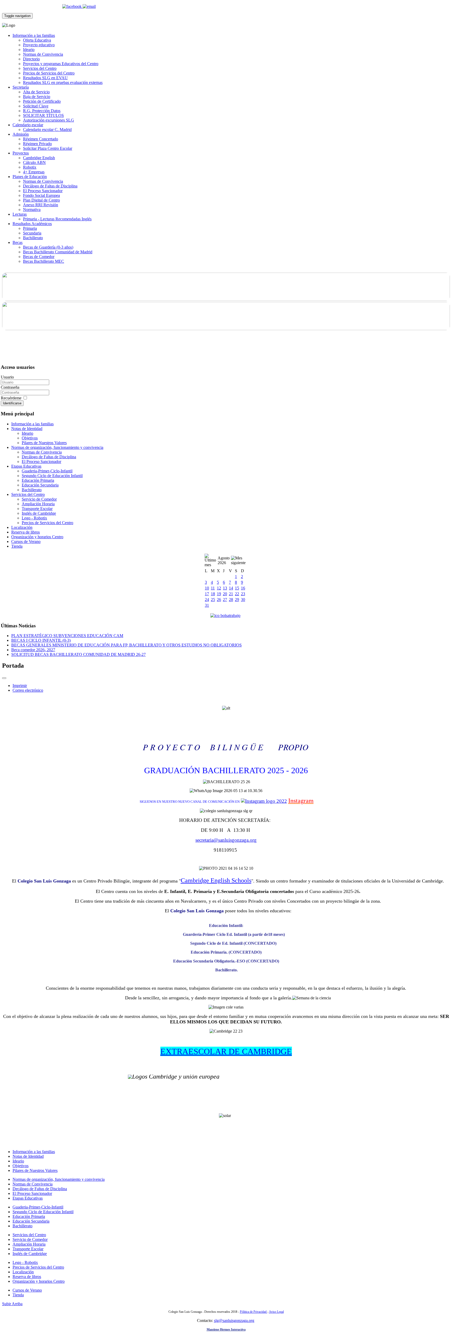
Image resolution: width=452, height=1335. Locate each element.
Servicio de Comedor (39, 499)
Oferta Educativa (37, 40)
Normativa (32, 209)
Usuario (7, 377)
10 (207, 588)
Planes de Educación (30, 176)
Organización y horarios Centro (37, 537)
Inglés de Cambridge (39, 513)
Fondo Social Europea (41, 195)
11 (213, 588)
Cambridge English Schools (216, 880)
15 (237, 588)
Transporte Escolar (37, 508)
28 (231, 599)
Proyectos (21, 153)
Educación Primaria (38, 480)
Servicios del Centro (39, 68)
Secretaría (21, 87)
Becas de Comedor (38, 256)
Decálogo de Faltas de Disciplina (50, 186)
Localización (21, 527)
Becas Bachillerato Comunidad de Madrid (57, 252)
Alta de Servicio (36, 92)
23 (243, 594)
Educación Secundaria (40, 485)
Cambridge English (39, 158)
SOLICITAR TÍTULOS (43, 115)
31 (207, 605)
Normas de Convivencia (43, 54)
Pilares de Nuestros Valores (44, 442)
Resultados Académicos (32, 223)
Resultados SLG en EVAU (45, 78)
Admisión (21, 134)
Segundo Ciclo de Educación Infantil (52, 475)
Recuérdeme (11, 398)
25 (213, 599)
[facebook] (72, 6)
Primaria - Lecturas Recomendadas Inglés (57, 219)
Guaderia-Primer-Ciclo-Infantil (47, 471)
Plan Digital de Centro (41, 200)
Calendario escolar (28, 125)
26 (219, 599)
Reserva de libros (25, 532)
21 (231, 594)
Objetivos (30, 438)
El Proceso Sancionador (43, 190)
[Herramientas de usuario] (4, 678)
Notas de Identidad (26, 428)
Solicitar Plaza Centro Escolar (47, 148)
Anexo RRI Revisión (40, 205)
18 (213, 594)
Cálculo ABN (34, 162)
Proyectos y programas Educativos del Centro (60, 63)
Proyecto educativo (39, 45)
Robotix (29, 167)
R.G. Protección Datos (41, 110)
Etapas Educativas (26, 466)
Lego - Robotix (34, 518)
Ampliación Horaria (38, 504)
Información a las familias (34, 35)
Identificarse (12, 403)
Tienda (16, 546)
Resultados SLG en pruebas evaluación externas (63, 82)
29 (237, 599)
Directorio (31, 59)
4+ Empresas (33, 172)
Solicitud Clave (35, 106)
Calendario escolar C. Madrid (47, 129)
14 (231, 588)
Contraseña (10, 387)
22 (237, 594)
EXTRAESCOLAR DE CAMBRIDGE (226, 1051)
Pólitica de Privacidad (253, 1312)
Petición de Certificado (42, 101)
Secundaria (32, 233)
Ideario (29, 49)
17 (207, 594)
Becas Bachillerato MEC (43, 261)
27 (225, 599)
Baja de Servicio (36, 96)
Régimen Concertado (40, 139)
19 (219, 594)
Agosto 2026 (224, 560)
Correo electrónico (28, 690)
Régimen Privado (37, 143)
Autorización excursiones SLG (48, 120)
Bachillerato (33, 238)
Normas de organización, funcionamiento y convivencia (57, 447)
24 (207, 599)
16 (243, 588)
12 (219, 588)
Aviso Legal (276, 1312)
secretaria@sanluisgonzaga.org (226, 840)
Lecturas (20, 214)
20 (225, 594)
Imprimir (20, 685)
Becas (17, 242)
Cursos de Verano (26, 541)
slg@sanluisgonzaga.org (234, 1320)
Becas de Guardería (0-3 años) (48, 247)
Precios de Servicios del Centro (49, 73)
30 (243, 599)
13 (225, 588)
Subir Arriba (12, 1304)
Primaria (30, 228)
